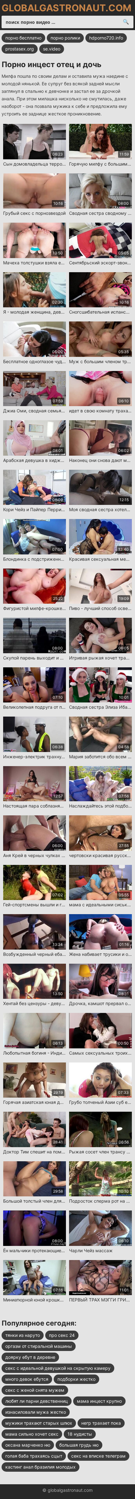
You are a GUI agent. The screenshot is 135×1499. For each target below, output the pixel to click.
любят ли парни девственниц (36, 1401)
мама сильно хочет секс (31, 1434)
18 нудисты (80, 1434)
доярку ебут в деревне (30, 1357)
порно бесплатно (23, 37)
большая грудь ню (79, 1445)
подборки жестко (76, 1379)
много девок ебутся (26, 1379)
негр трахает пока (101, 1423)
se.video (51, 48)
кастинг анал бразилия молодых (40, 1467)
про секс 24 (62, 1335)
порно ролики (65, 37)
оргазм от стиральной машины (38, 1346)
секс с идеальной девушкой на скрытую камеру (58, 1368)
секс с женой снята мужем (34, 1390)
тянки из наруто (22, 1335)
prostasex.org (19, 48)
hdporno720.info (106, 37)
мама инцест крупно (99, 1401)
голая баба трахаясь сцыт (33, 1456)
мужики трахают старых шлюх (38, 1423)
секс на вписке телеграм (98, 1456)
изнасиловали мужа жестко (35, 1412)
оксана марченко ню (27, 1445)
